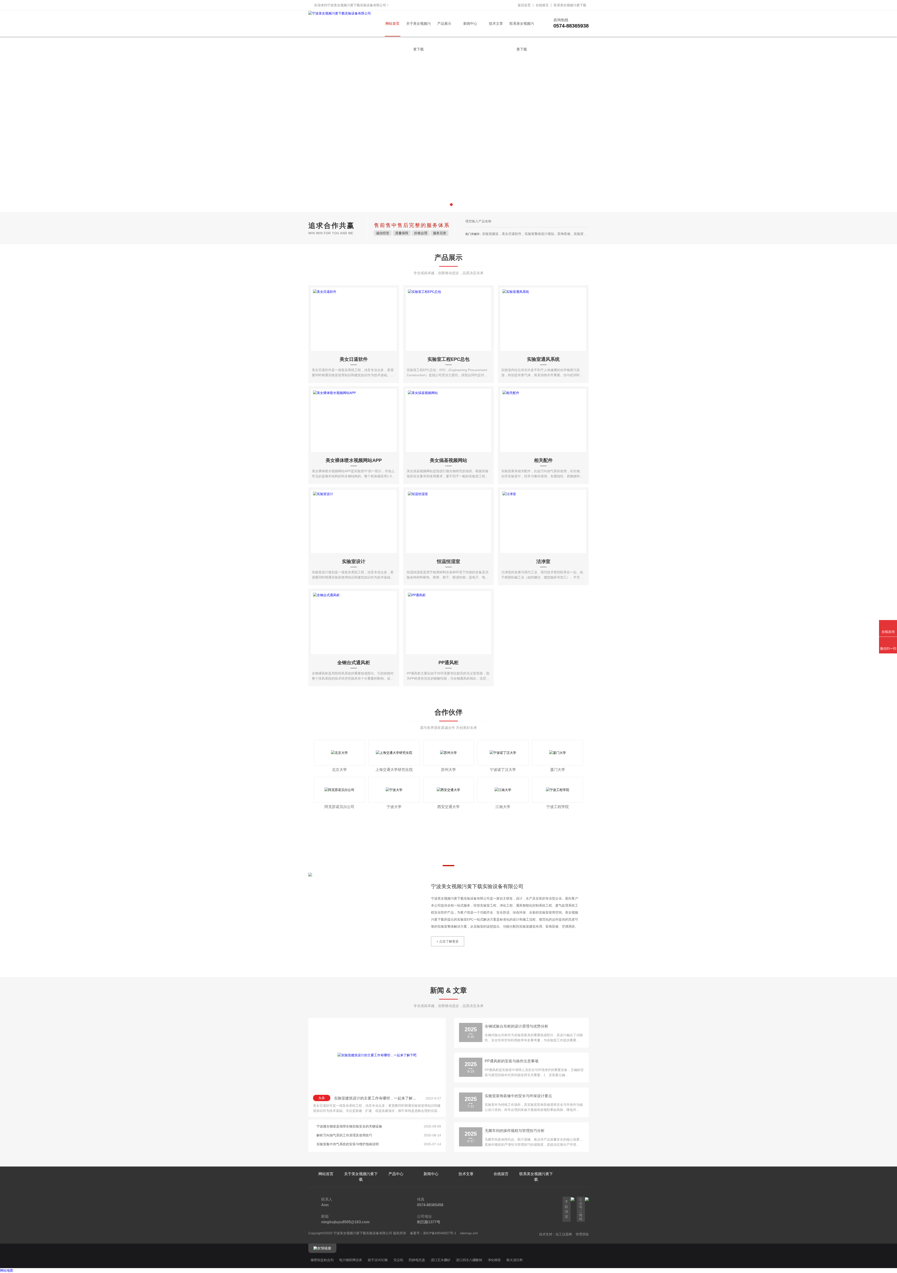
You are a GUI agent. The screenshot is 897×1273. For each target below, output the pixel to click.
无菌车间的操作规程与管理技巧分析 (515, 1131)
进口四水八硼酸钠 (469, 1260)
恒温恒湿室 (448, 561)
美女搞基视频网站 (448, 460)
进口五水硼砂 (440, 1260)
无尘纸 (398, 1260)
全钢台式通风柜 (353, 662)
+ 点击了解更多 (447, 941)
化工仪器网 (563, 1234)
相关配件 (543, 460)
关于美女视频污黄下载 (418, 28)
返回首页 (524, 5)
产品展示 (444, 23)
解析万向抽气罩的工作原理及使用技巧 (344, 1135)
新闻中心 (470, 23)
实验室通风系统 (543, 359)
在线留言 (542, 5)
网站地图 (6, 1270)
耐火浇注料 (514, 1260)
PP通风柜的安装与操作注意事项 (511, 1061)
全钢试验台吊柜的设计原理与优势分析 (516, 1026)
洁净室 (543, 561)
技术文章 (496, 23)
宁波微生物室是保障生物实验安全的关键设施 (349, 1126)
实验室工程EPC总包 (448, 359)
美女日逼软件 (354, 359)
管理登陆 (582, 1234)
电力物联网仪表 (350, 1260)
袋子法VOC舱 (378, 1260)
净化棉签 (494, 1260)
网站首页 (392, 23)
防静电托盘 (417, 1260)
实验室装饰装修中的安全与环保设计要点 (518, 1096)
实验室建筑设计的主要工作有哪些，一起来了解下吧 (376, 1098)
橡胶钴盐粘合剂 (322, 1260)
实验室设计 (353, 561)
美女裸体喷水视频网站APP (354, 460)
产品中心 (395, 1174)
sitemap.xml (469, 1233)
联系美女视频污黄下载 (570, 5)
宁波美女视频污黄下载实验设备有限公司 (356, 5)
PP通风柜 (448, 662)
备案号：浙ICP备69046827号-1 (433, 1233)
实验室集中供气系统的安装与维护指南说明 (348, 1144)
